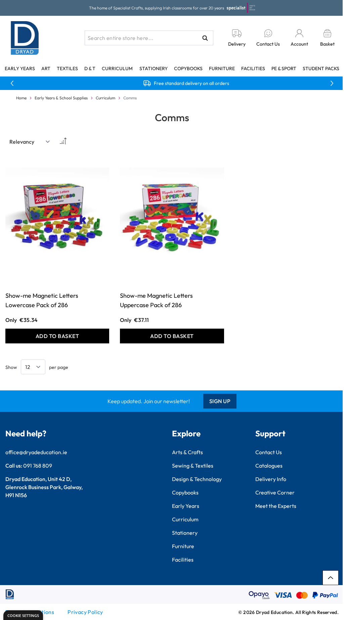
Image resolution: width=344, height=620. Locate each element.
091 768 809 (37, 465)
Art (45, 68)
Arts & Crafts (187, 452)
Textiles (67, 68)
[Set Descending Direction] (62, 142)
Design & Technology (197, 479)
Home (21, 97)
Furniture (222, 68)
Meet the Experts (275, 506)
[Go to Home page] (25, 38)
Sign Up (220, 401)
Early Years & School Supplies (61, 97)
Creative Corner (275, 492)
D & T (89, 68)
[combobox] (149, 38)
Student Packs (321, 68)
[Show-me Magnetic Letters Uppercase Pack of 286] (172, 219)
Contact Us (268, 452)
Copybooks (188, 68)
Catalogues (269, 465)
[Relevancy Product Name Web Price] (29, 141)
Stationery (153, 68)
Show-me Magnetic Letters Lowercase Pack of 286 (41, 300)
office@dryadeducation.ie (36, 452)
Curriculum (117, 68)
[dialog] (23, 615)
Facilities (253, 68)
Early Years (20, 68)
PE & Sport (283, 68)
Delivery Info (270, 479)
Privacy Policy (85, 612)
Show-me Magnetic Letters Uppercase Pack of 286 (156, 300)
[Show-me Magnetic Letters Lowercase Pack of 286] (57, 219)
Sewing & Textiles (192, 465)
